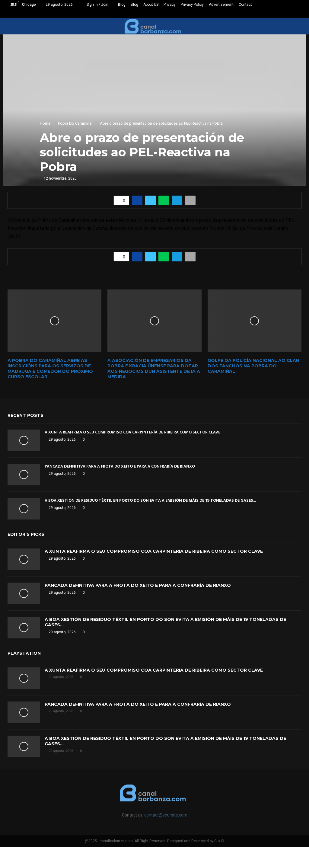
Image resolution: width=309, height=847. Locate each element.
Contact (245, 4)
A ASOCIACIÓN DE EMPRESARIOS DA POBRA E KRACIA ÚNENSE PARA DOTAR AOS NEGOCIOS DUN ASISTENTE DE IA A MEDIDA (153, 369)
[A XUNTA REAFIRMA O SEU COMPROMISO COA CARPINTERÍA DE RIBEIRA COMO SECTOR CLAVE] (24, 440)
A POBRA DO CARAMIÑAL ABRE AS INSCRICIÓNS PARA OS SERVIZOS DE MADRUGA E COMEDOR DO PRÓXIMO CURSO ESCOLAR (50, 369)
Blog (122, 4)
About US (150, 4)
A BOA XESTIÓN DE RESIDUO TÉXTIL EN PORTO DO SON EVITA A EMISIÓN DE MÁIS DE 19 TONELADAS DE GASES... (150, 500)
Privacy (170, 4)
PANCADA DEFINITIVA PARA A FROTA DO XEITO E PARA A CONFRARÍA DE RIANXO (120, 466)
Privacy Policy (192, 4)
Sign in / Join (97, 4)
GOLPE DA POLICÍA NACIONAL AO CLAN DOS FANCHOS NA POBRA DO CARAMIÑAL (253, 366)
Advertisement (221, 4)
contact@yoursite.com (165, 815)
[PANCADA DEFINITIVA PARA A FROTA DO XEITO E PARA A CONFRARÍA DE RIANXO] (24, 474)
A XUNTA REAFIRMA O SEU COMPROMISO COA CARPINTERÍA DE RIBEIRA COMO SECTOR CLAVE (132, 432)
